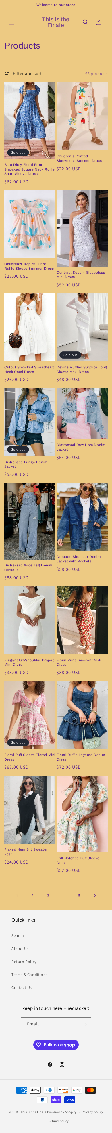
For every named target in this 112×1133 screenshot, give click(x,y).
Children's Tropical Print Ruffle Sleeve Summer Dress (29, 266)
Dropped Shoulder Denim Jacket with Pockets (79, 559)
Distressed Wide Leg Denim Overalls (28, 567)
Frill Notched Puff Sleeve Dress (78, 860)
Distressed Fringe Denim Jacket (25, 464)
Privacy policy (92, 1112)
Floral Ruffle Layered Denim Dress (81, 757)
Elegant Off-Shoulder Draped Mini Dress (29, 662)
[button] (11, 22)
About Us (20, 948)
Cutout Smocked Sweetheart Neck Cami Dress (29, 369)
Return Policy (23, 961)
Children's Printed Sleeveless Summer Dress (79, 158)
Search (17, 935)
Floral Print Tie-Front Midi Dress (79, 662)
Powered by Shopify (62, 1112)
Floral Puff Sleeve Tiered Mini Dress (29, 757)
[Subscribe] (84, 1024)
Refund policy (59, 1121)
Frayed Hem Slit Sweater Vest (26, 851)
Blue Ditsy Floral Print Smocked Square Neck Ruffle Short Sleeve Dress (29, 169)
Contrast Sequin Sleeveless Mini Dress (81, 275)
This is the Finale (34, 1112)
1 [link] (17, 895)
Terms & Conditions (29, 974)
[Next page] (94, 895)
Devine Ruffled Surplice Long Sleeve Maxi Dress (82, 369)
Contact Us (21, 987)
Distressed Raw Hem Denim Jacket (81, 447)
